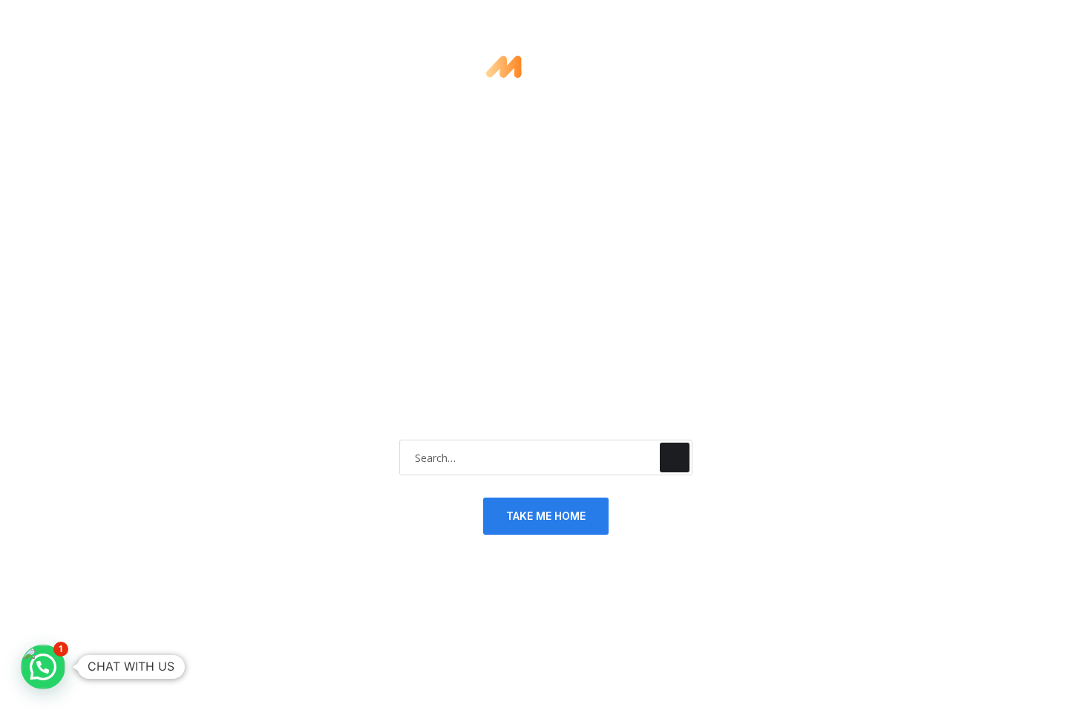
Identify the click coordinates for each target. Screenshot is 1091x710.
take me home (546, 515)
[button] (43, 667)
